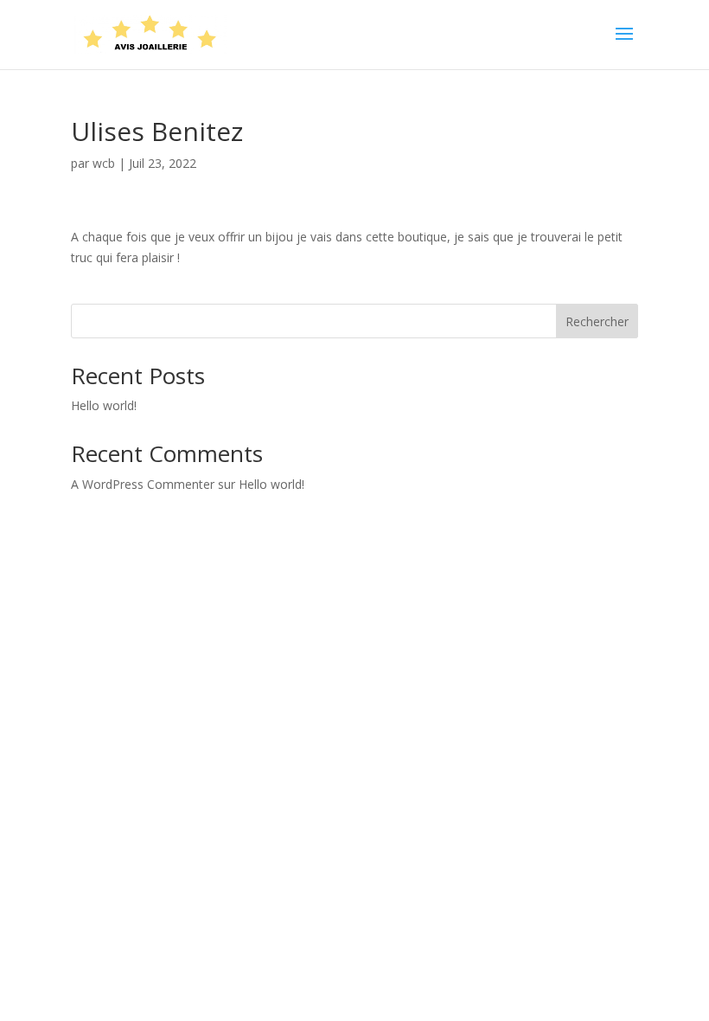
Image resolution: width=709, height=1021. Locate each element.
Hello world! (104, 405)
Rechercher (597, 321)
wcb (104, 163)
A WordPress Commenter (142, 484)
